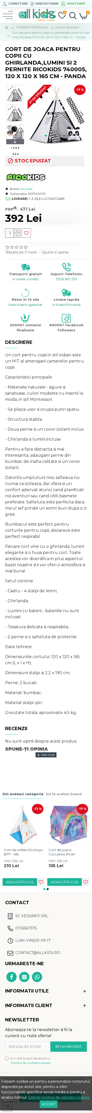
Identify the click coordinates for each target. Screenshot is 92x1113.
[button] (33, 114)
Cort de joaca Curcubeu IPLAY (62, 852)
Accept (48, 1104)
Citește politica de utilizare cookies (58, 1097)
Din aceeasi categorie (23, 794)
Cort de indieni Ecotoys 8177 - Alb (23, 852)
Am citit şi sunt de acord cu (30, 1060)
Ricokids (26, 189)
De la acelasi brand (64, 794)
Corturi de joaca (67, 27)
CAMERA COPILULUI (32, 27)
